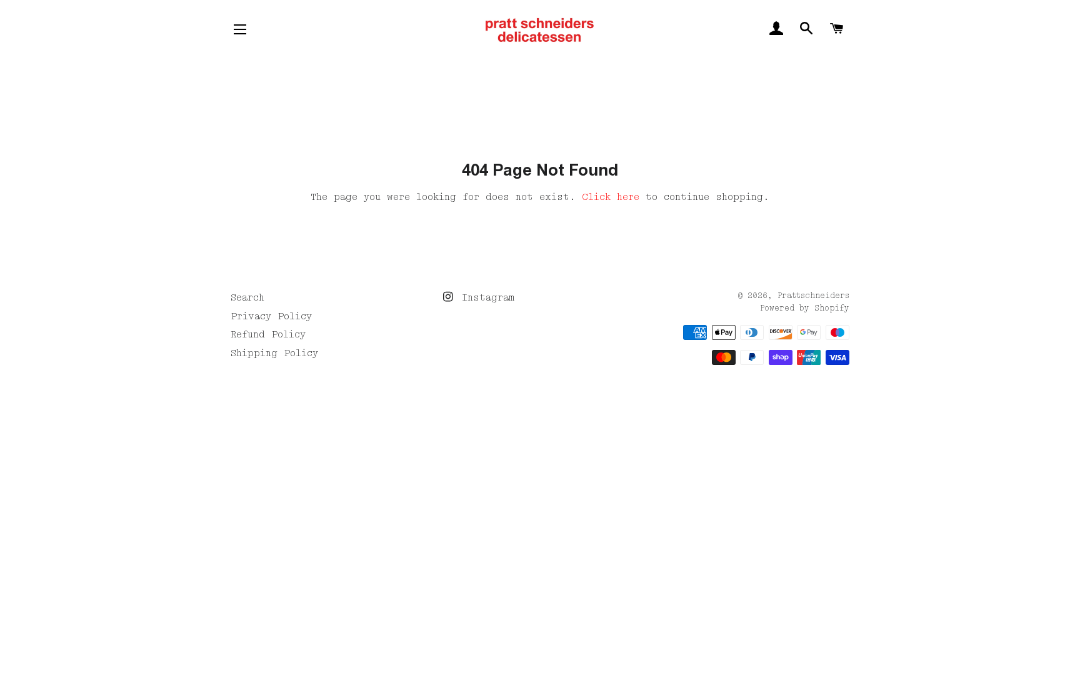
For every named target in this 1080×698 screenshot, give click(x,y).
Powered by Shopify (804, 308)
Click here (610, 197)
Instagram (485, 297)
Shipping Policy (274, 353)
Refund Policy (268, 334)
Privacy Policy (271, 316)
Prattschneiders (813, 296)
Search (247, 297)
